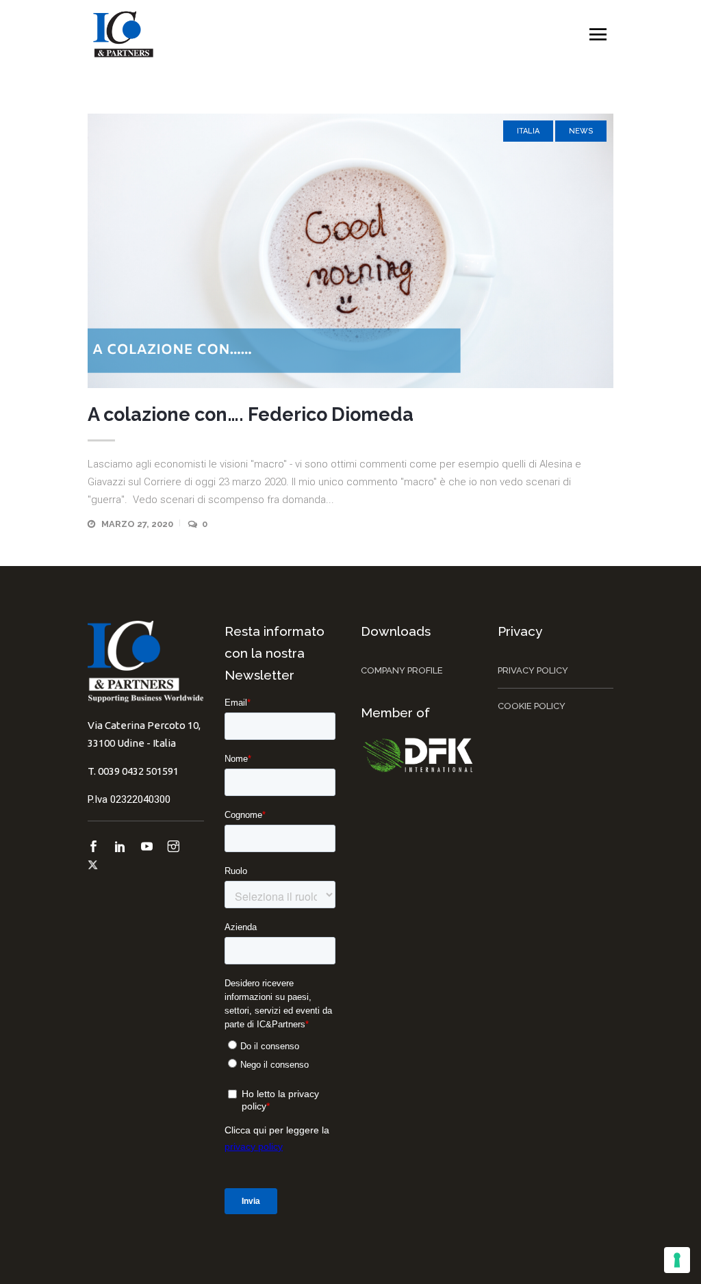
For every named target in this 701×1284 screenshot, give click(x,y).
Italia (528, 131)
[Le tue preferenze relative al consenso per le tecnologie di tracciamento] (677, 1260)
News (581, 131)
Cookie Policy (531, 706)
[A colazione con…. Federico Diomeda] (350, 251)
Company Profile (402, 670)
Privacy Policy (533, 670)
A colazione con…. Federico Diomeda (250, 414)
